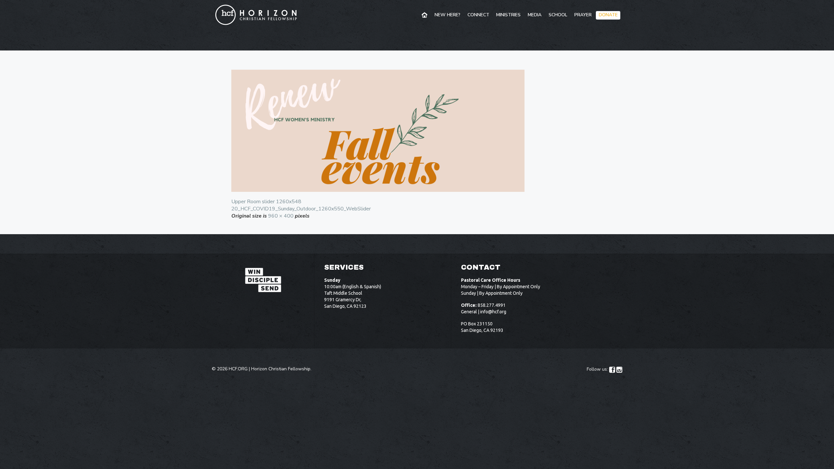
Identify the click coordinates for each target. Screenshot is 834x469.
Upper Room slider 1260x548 (266, 201)
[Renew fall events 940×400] (417, 131)
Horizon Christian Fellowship (280, 369)
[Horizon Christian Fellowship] (256, 14)
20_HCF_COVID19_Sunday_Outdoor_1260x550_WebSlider (301, 208)
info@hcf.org (493, 311)
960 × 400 (281, 216)
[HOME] (425, 15)
